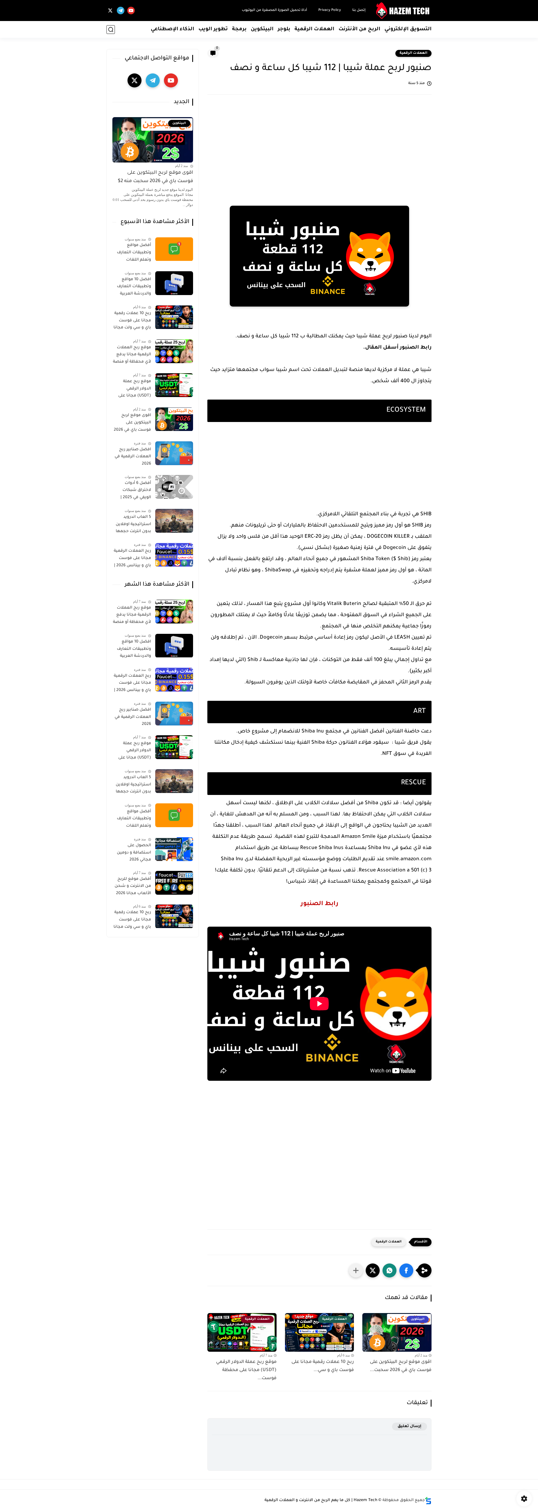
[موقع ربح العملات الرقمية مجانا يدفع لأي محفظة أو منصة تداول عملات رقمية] (174, 351)
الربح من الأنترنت (359, 29)
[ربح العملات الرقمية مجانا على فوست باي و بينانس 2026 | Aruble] (174, 555)
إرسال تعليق (409, 1426)
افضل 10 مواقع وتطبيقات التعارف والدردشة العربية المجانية (134, 287)
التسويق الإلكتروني (408, 29)
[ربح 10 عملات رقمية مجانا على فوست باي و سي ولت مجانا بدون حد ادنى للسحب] (174, 317)
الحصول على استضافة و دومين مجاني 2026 (134, 852)
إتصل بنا (359, 10)
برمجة (239, 29)
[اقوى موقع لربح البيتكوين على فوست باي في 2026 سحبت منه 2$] (174, 419)
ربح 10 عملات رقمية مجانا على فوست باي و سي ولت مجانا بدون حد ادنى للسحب (132, 322)
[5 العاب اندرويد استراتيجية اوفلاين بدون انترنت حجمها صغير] (174, 521)
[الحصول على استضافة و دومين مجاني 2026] (174, 849)
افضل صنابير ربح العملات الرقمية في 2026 (133, 456)
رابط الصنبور (319, 904)
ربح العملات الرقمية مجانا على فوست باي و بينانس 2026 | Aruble (132, 559)
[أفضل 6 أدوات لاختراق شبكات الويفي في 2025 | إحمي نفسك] (174, 487)
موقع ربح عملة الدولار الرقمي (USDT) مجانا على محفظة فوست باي (133, 389)
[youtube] (131, 10)
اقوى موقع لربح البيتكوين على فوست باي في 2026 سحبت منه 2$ (155, 177)
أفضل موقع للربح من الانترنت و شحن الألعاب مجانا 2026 (133, 886)
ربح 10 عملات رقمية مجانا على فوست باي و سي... (322, 1366)
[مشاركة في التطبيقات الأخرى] (356, 1270)
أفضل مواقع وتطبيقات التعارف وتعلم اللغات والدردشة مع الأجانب (132, 254)
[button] (406, 1270)
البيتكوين (262, 29)
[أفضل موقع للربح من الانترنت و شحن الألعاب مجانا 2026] (174, 883)
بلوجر (284, 29)
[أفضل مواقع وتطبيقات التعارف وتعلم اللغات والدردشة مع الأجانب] (174, 249)
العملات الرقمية (314, 29)
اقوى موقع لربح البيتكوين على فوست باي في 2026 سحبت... (401, 1366)
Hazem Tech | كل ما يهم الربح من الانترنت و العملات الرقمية (321, 1500)
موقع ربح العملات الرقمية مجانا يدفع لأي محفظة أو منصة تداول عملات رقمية (132, 355)
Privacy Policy (329, 10)
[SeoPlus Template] (428, 1500)
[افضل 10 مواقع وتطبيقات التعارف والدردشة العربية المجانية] (174, 283)
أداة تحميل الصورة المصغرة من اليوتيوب (274, 10)
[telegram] (120, 10)
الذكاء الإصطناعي (172, 29)
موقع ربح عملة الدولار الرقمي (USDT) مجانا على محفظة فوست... (246, 1370)
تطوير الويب (213, 29)
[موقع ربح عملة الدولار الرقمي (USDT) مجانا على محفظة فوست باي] (174, 385)
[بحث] (110, 29)
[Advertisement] (319, 144)
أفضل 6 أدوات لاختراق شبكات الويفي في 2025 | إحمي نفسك (135, 491)
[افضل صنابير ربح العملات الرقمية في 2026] (174, 453)
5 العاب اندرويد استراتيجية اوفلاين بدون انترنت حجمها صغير (133, 525)
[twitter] (110, 10)
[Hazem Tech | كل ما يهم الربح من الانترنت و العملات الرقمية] (403, 10)
